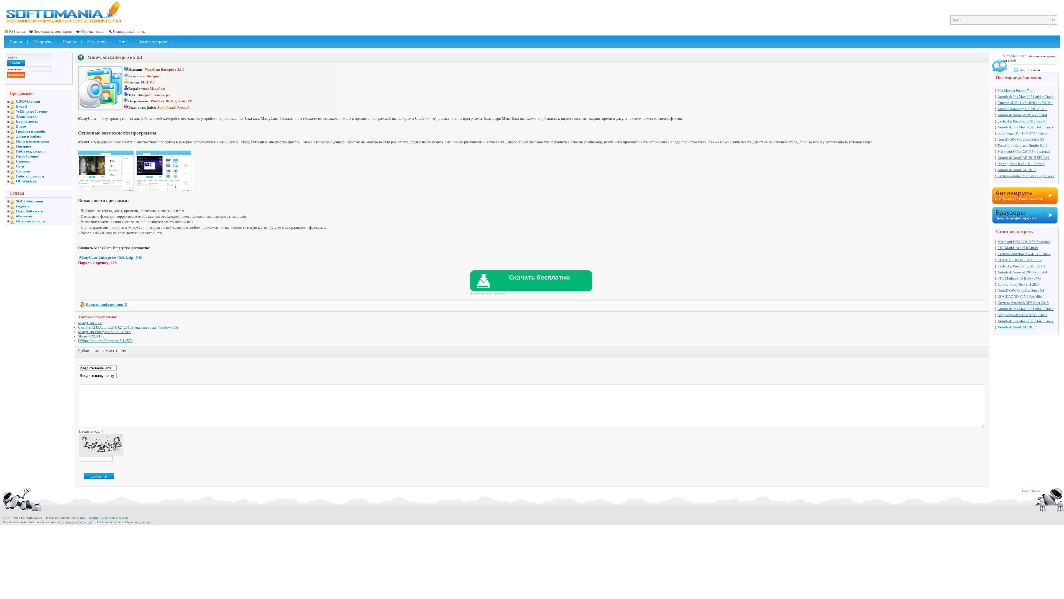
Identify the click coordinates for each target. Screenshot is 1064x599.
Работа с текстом (30, 176)
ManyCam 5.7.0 (90, 323)
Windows (86, 522)
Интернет (23, 146)
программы (70, 522)
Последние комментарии (53, 31)
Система (23, 171)
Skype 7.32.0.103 (91, 336)
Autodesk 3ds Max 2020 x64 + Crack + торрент (1025, 127)
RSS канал (17, 31)
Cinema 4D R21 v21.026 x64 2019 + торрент (1025, 103)
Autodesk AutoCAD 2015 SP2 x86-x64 (1024, 158)
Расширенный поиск (129, 31)
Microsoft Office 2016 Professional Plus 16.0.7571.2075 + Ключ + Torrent (1026, 151)
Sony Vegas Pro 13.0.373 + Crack (1022, 133)
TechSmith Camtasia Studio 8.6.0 (1022, 145)
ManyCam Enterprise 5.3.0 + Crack (104, 332)
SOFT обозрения (29, 201)
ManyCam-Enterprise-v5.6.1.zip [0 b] (110, 257)
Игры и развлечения (32, 141)
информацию (142, 522)
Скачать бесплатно (539, 277)
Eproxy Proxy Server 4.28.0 (1018, 284)
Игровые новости (30, 221)
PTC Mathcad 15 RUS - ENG (1019, 278)
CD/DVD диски (28, 101)
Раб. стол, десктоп (30, 151)
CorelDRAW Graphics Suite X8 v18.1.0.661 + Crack (1021, 139)
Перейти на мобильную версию (107, 517)
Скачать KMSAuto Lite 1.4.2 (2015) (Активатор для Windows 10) (128, 327)
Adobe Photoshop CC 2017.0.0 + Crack (1022, 109)
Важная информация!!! (106, 305)
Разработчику (27, 156)
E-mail (21, 106)
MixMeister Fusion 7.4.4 (1016, 90)
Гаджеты (23, 206)
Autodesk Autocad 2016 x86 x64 (1022, 115)
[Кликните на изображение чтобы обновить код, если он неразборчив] (101, 454)
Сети (20, 166)
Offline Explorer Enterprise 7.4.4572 (105, 341)
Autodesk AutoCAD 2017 (1017, 170)
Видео (21, 126)
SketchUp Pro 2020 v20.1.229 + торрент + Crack (1021, 121)
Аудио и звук (26, 116)
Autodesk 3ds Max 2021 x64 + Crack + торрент (1025, 97)
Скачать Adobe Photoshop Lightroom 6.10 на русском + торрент (1026, 176)
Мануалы (24, 216)
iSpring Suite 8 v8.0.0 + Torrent (1021, 164)
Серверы (23, 161)
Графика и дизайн (30, 131)
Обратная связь (92, 31)
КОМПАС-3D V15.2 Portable (1020, 297)
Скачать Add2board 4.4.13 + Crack (1024, 254)
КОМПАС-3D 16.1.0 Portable (1020, 260)
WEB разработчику (32, 111)
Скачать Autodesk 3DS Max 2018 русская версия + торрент (1023, 303)
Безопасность (27, 121)
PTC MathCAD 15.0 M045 (1018, 248)
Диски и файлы (28, 136)
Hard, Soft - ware (29, 211)
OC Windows (26, 181)
